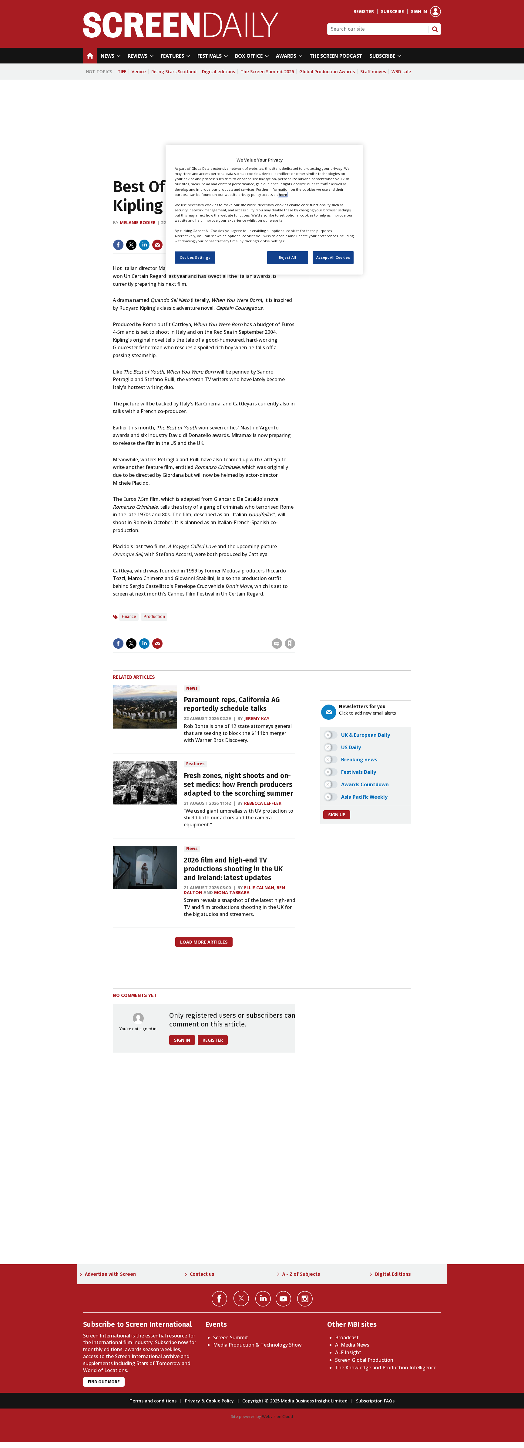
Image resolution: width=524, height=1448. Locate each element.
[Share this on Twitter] (131, 244)
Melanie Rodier (138, 222)
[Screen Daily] (181, 35)
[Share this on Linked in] (144, 244)
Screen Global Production (364, 1360)
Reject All (287, 257)
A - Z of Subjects (301, 1274)
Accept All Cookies (333, 257)
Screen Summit (230, 1337)
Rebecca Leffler (262, 803)
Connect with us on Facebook (219, 1298)
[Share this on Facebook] (118, 244)
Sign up (336, 815)
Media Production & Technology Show (257, 1344)
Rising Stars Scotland (173, 71)
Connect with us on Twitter (241, 1298)
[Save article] (289, 643)
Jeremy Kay (257, 718)
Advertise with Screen (110, 1274)
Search (435, 29)
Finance (129, 616)
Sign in (419, 11)
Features (195, 764)
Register (364, 11)
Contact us (202, 1274)
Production (154, 616)
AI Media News (352, 1344)
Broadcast (347, 1337)
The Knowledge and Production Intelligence (385, 1367)
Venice (139, 71)
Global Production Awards (327, 71)
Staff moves (373, 71)
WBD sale (401, 71)
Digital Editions (393, 1274)
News (192, 688)
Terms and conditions (152, 1401)
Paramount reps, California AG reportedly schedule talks (232, 704)
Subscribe (392, 11)
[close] (294, 631)
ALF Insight (348, 1352)
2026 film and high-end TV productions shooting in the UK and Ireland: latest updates (233, 869)
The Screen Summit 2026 (267, 71)
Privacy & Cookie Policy (209, 1401)
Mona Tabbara (232, 892)
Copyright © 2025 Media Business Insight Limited (295, 1401)
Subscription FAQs (375, 1401)
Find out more (104, 1382)
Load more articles (204, 942)
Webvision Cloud (277, 1416)
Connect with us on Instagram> (305, 1298)
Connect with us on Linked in (263, 1298)
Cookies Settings (195, 257)
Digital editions (218, 71)
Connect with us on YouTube (283, 1298)
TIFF (122, 71)
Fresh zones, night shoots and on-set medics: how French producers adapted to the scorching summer (238, 784)
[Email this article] (157, 244)
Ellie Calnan (259, 887)
